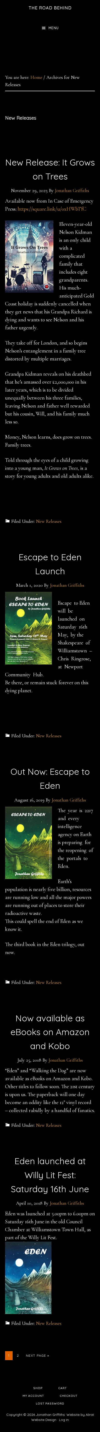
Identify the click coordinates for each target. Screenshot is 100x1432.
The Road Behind (50, 8)
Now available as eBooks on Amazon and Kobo (50, 1032)
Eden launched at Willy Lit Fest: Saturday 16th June (50, 1174)
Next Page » (37, 1356)
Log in (64, 1420)
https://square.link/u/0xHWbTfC (52, 209)
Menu (54, 28)
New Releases (48, 521)
